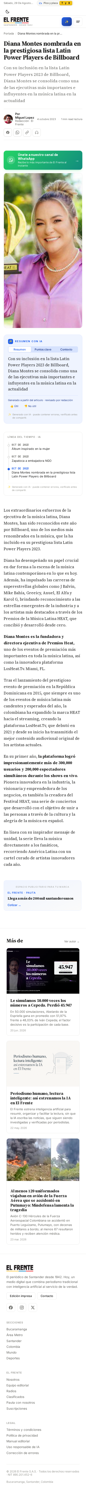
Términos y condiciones (23, 1430)
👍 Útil (14, 406)
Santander (14, 1341)
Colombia (13, 1346)
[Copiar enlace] (27, 132)
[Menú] (78, 21)
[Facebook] (10, 1307)
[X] (32, 1307)
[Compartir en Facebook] (8, 132)
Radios (11, 1391)
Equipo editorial (17, 1385)
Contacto (47, 1296)
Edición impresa (21, 1296)
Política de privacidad (22, 1435)
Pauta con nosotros (20, 1402)
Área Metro (14, 1335)
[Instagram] (21, 1307)
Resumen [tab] (20, 349)
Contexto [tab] (66, 349)
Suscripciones (16, 1408)
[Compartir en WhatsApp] (17, 132)
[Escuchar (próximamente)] (37, 132)
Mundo (11, 1352)
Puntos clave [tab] (43, 349)
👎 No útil (30, 406)
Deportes (13, 1358)
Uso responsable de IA (22, 1447)
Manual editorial (18, 1441)
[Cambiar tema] (7, 11)
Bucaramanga (16, 1329)
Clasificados (15, 1397)
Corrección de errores (22, 1453)
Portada (9, 33)
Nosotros (12, 1379)
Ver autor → (72, 941)
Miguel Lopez (24, 117)
